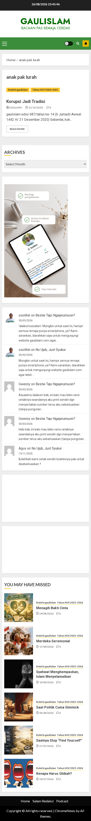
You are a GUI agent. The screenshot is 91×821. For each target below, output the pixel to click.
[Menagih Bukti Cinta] (18, 607)
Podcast (62, 801)
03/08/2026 (46, 712)
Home (25, 801)
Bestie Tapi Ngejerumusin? (55, 315)
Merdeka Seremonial (53, 641)
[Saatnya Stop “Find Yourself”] (18, 740)
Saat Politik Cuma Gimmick (57, 707)
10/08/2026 (46, 682)
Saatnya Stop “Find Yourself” (59, 740)
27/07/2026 (46, 746)
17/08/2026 (46, 646)
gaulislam (45, 21)
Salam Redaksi (43, 801)
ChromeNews (65, 811)
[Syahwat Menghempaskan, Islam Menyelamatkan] (18, 673)
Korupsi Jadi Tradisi (25, 101)
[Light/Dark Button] (69, 43)
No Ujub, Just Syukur (51, 350)
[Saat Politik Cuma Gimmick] (18, 707)
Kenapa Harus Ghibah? (54, 774)
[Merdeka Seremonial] (18, 640)
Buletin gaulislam (18, 89)
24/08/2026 (46, 613)
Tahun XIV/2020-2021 (45, 89)
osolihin (15, 107)
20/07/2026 (46, 779)
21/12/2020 (36, 107)
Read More (17, 129)
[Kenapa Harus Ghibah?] (18, 773)
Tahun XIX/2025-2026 (70, 602)
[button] (4, 43)
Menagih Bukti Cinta (52, 608)
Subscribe (86, 43)
